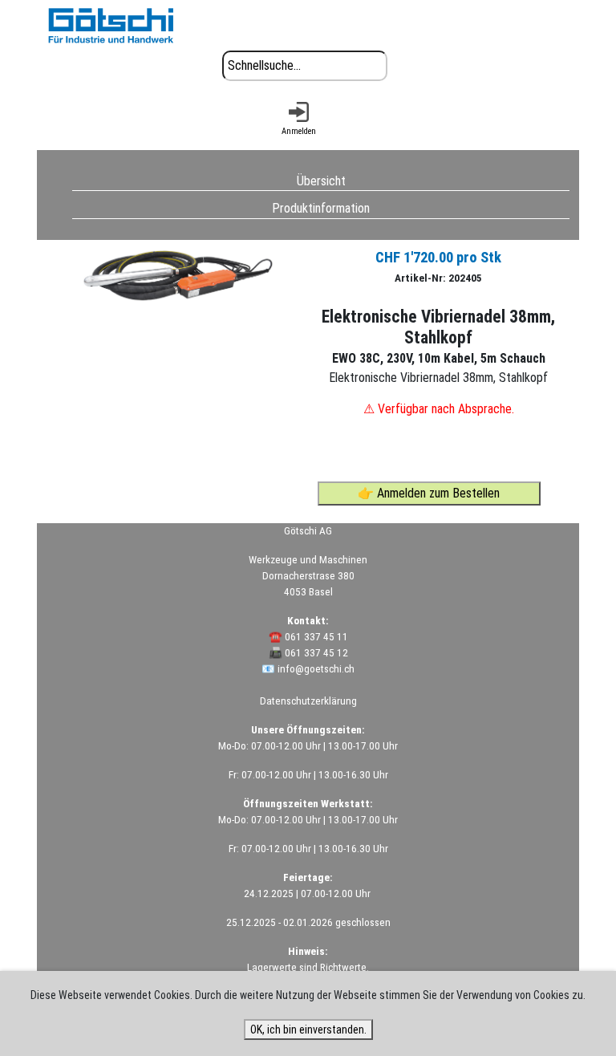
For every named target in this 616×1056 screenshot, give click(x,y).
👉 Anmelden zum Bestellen (429, 493)
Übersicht (321, 180)
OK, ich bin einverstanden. (308, 1029)
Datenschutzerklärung (308, 701)
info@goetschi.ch (316, 669)
